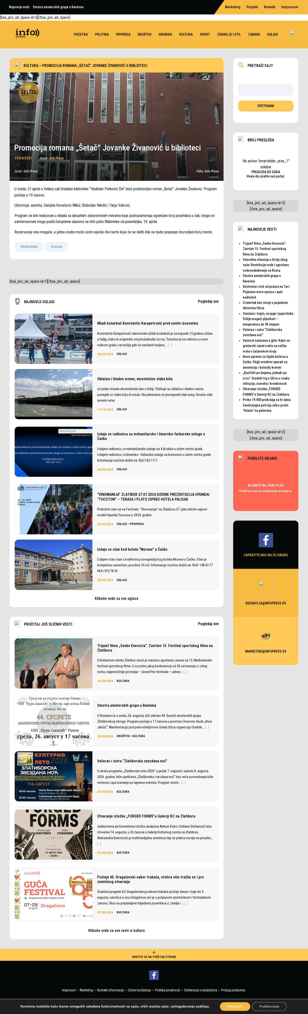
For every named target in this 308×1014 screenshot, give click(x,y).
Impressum (289, 7)
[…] (170, 345)
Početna (81, 34)
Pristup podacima (233, 990)
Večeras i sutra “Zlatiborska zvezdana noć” (132, 761)
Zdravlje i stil (229, 34)
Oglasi (272, 34)
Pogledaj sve (208, 301)
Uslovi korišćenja (139, 990)
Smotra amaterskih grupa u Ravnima (126, 705)
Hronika (165, 34)
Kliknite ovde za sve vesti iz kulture (116, 930)
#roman (57, 246)
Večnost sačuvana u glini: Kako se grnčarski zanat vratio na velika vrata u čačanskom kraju (266, 346)
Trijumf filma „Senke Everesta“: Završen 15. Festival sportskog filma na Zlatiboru (155, 648)
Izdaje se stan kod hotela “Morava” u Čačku (132, 549)
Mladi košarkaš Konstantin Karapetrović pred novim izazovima (147, 323)
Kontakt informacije (110, 990)
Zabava (254, 34)
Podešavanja (269, 1006)
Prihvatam (235, 1006)
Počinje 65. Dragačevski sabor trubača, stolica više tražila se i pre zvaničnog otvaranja (150, 879)
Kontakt (269, 7)
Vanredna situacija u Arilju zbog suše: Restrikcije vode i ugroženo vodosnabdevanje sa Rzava (266, 265)
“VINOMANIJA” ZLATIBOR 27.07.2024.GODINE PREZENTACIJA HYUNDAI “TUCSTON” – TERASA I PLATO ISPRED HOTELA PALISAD (153, 496)
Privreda (123, 34)
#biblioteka (29, 246)
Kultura (186, 34)
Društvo (144, 34)
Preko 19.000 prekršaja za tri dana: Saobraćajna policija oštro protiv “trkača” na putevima (267, 405)
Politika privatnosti (167, 990)
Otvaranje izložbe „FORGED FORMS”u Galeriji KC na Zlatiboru (146, 816)
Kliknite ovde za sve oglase (116, 598)
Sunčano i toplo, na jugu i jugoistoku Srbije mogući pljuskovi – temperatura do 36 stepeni (268, 319)
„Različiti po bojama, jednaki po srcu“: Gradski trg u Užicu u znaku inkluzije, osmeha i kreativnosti (266, 378)
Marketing (86, 990)
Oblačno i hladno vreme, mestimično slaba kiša (135, 379)
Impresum (69, 990)
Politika (102, 34)
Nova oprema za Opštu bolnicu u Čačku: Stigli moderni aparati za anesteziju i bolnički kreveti (265, 362)
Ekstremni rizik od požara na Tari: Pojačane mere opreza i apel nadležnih (266, 292)
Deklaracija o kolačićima (200, 990)
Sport (205, 34)
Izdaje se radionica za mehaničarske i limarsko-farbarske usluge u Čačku (151, 436)
